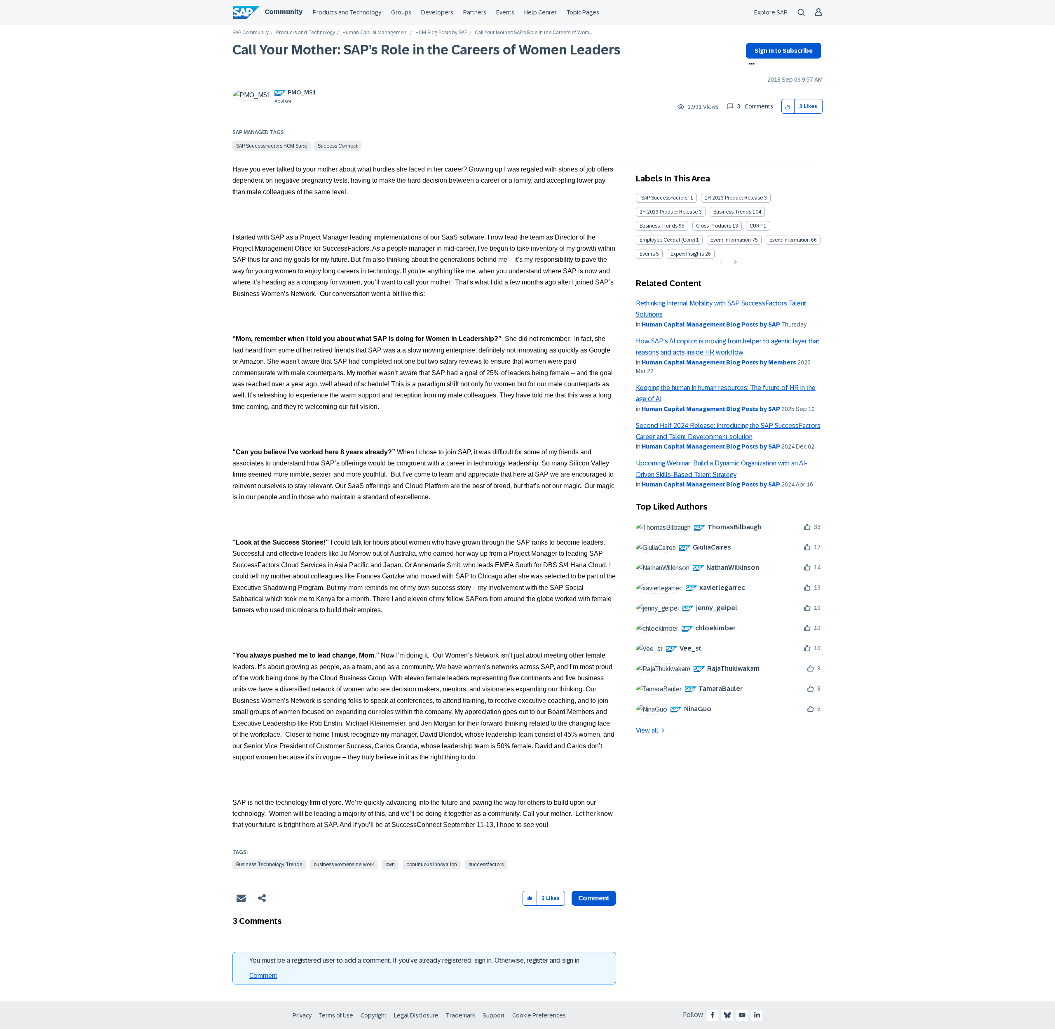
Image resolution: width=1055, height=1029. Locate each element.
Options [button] (750, 65)
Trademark (460, 1015)
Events (505, 12)
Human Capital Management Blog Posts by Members (719, 362)
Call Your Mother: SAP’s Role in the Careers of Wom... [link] (533, 32)
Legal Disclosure (416, 1015)
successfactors (486, 864)
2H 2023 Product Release (669, 212)
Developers (437, 12)
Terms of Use (336, 1015)
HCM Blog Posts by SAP (441, 32)
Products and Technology (347, 12)
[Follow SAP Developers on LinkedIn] (757, 1015)
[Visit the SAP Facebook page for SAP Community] (712, 1015)
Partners (474, 12)
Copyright (374, 1015)
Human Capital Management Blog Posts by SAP (711, 324)
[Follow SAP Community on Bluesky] (727, 1015)
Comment (263, 975)
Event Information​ (789, 240)
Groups (401, 12)
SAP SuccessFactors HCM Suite (271, 146)
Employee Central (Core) (667, 240)
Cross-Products (713, 226)
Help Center (540, 12)
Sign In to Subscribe (784, 50)
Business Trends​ (659, 226)
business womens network (344, 864)
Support (494, 1015)
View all (647, 730)
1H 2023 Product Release (734, 198)
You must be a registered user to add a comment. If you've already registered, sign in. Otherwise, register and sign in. (415, 960)
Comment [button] (594, 898)
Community (283, 11)
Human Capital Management (375, 32)
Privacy (302, 1015)
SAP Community (250, 32)
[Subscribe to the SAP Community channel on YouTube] (742, 1015)
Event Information (730, 240)
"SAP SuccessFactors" (664, 198)
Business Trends (732, 212)
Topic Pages (583, 12)
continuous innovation (431, 864)
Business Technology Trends (269, 864)
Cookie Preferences (539, 1015)
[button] (788, 106)
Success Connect (338, 146)
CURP (756, 226)
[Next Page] (734, 262)
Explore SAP (771, 12)
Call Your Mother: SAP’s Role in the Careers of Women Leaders (426, 49)
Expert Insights (687, 254)
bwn (390, 864)
